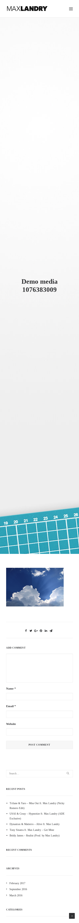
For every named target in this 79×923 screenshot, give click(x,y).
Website (11, 723)
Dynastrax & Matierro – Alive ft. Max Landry (35, 824)
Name (11, 688)
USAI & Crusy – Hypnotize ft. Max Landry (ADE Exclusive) (37, 816)
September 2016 (18, 889)
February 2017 (17, 883)
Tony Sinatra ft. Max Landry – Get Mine (32, 829)
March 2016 (15, 895)
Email (11, 706)
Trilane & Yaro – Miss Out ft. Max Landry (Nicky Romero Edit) (37, 806)
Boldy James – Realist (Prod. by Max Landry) (35, 835)
